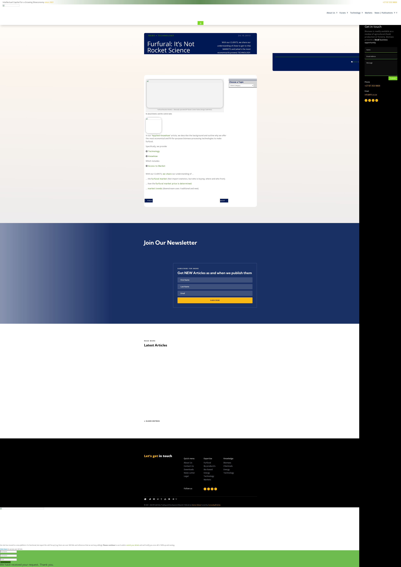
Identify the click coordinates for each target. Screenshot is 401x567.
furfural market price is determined (174, 183)
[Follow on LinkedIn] (212, 489)
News (151, 35)
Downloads (189, 469)
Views (172, 362)
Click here (3, 549)
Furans (342, 12)
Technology (355, 12)
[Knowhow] (161, 499)
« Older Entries (152, 421)
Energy (226, 469)
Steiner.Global (196, 505)
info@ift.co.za (155, 472)
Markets (368, 12)
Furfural (207, 462)
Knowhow (153, 156)
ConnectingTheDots (214, 505)
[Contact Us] (169, 499)
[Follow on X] (208, 489)
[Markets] (158, 499)
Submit (393, 78)
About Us (331, 12)
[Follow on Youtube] (215, 489)
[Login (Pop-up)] (173, 499)
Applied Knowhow (161, 135)
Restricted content (156, 378)
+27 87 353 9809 (390, 2)
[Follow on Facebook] (205, 489)
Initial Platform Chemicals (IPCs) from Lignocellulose (175, 358)
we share (167, 174)
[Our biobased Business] (150, 499)
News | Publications (384, 12)
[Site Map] (165, 499)
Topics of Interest (159, 362)
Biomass (227, 462)
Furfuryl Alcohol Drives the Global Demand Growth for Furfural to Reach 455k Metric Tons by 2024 (200, 402)
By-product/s (209, 466)
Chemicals (228, 466)
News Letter (189, 473)
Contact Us (189, 466)
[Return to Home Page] (145, 499)
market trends (155, 188)
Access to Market (156, 166)
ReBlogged (179, 362)
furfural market (159, 178)
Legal (186, 476)
